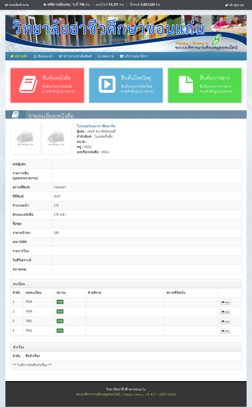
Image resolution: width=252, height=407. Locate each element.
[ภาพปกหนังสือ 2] (56, 139)
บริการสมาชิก (134, 56)
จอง (226, 302)
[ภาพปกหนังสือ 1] (25, 139)
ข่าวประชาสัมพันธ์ (77, 56)
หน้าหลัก (21, 56)
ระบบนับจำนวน (19, 5)
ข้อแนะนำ (45, 56)
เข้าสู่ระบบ (236, 5)
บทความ (107, 56)
